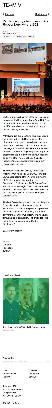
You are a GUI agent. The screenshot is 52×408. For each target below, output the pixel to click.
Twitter (6, 251)
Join (47, 361)
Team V (12, 5)
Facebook (8, 248)
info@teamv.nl (10, 392)
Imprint (6, 377)
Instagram (34, 373)
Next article (41, 14)
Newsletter (8, 358)
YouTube (33, 377)
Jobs (5, 370)
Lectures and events (24, 37)
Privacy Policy (9, 373)
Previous (9, 14)
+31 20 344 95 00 (12, 395)
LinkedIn (7, 244)
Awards (7, 37)
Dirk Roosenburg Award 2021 (31, 120)
